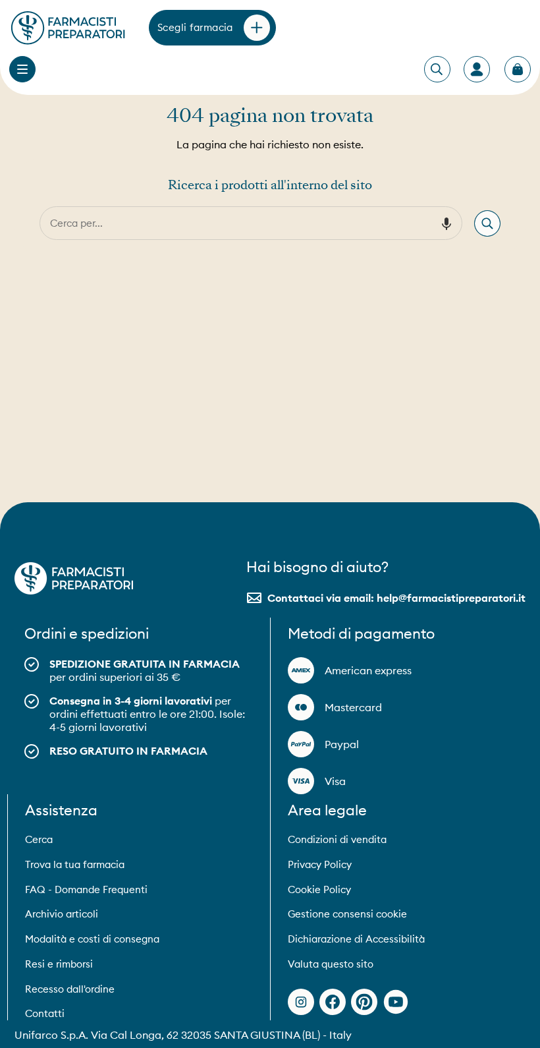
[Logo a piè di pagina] (73, 578)
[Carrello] (517, 69)
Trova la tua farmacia (74, 864)
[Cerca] (487, 223)
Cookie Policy (319, 889)
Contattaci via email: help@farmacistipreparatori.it (396, 597)
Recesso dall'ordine (70, 989)
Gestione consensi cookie (347, 914)
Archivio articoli (61, 914)
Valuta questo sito (330, 964)
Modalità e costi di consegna (92, 939)
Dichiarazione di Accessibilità (356, 939)
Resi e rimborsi (59, 964)
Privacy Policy (320, 864)
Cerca (39, 839)
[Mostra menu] (22, 69)
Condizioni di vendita (337, 839)
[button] (446, 223)
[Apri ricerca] (436, 70)
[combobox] (235, 223)
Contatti (45, 1013)
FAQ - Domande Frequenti (86, 889)
